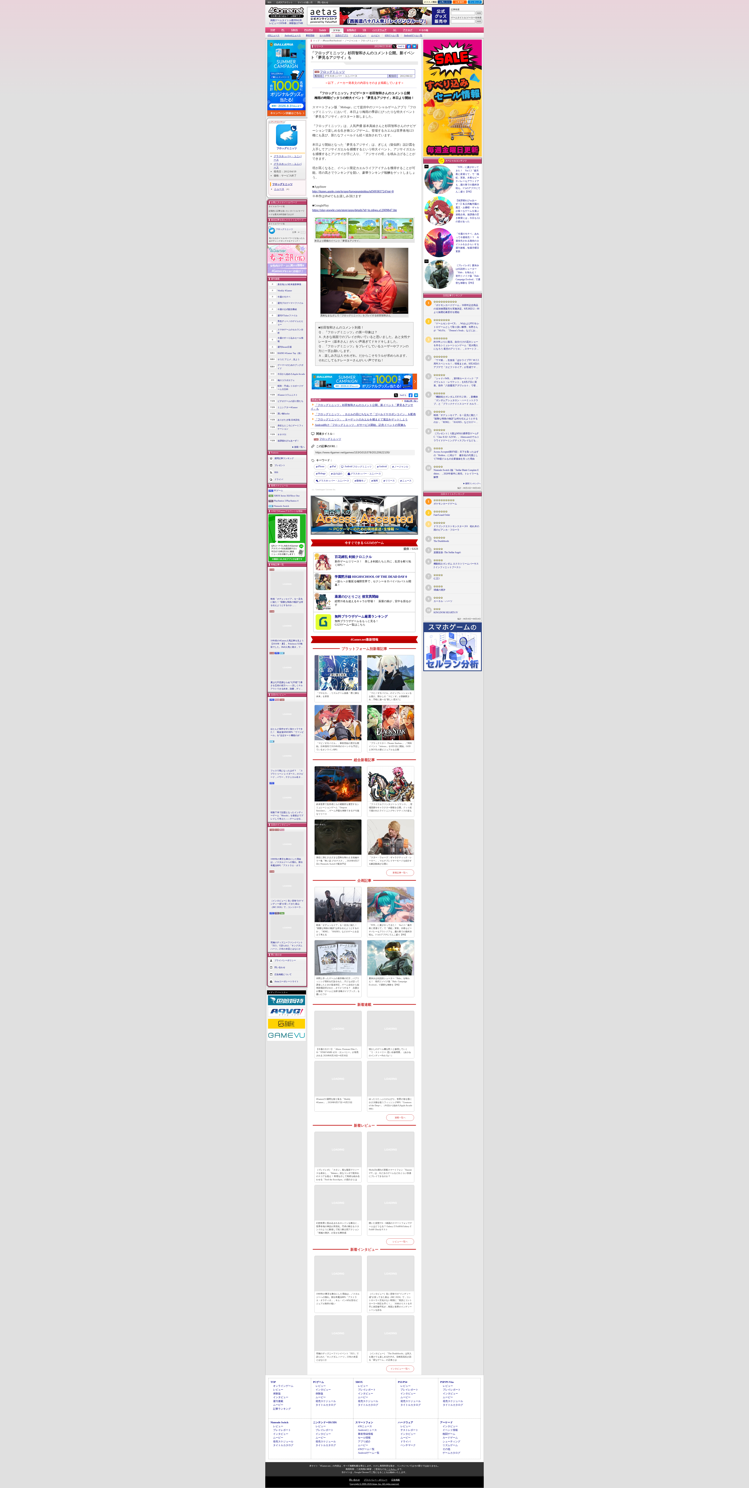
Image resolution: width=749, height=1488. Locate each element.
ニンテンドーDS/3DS (325, 1422)
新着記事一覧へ (400, 872)
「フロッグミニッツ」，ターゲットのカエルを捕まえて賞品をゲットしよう (361, 419)
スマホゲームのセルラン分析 (290, 331)
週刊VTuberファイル (287, 315)
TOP (272, 30)
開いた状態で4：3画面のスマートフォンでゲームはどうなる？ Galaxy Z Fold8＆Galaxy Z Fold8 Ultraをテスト (390, 1226)
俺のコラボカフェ (286, 380)
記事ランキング (282, 1408)
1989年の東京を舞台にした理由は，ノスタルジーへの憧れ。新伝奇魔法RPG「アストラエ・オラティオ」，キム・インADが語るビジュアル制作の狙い (287, 862)
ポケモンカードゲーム (445, 503)
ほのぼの (337, 473)
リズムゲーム (450, 1445)
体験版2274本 (296, 23)
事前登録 (310, 35)
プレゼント (279, 465)
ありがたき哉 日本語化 (289, 420)
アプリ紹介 (364, 1441)
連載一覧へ (299, 447)
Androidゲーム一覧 (413, 35)
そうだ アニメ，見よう (289, 359)
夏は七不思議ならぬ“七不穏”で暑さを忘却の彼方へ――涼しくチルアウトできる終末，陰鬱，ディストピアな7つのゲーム (287, 685)
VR (364, 30)
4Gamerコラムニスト (288, 395)
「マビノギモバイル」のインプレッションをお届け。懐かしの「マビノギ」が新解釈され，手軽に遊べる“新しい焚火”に (390, 696)
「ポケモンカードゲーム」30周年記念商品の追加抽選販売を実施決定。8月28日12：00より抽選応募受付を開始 (456, 309)
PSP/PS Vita (447, 1382)
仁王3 (436, 578)
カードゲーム (450, 1437)
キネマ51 (282, 434)
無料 (375, 480)
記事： (295, 232)
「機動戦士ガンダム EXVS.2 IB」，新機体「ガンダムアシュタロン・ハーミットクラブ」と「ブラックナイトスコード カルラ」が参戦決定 (456, 400)
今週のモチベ (284, 297)
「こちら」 (391, 1469)
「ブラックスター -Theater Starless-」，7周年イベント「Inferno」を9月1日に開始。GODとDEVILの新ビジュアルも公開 (390, 746)
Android (383, 466)
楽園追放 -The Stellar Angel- (447, 552)
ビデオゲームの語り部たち (290, 401)
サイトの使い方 (305, 2)
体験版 (277, 1393)
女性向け (351, 30)
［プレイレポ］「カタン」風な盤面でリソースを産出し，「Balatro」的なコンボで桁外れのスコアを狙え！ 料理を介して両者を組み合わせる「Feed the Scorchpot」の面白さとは (338, 1175)
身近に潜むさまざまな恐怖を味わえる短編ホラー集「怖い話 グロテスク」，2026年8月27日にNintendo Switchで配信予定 (337, 860)
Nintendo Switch (281, 506)
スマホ (336, 30)
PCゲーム (278, 490)
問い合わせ (323, 2)
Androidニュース (293, 35)
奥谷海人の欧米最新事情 (289, 284)
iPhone (321, 466)
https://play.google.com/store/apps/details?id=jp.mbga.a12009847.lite (354, 210)
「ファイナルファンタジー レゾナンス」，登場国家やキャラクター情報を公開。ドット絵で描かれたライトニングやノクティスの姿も (390, 807)
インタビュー (359, 35)
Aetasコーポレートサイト (286, 981)
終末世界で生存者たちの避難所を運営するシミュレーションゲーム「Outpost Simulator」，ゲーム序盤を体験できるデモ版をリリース (337, 809)
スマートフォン (364, 1422)
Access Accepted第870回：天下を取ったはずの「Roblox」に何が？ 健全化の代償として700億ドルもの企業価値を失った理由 (456, 455)
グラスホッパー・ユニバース (366, 473)
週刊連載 (278, 1401)
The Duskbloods (441, 541)
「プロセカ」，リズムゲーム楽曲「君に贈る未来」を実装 (337, 694)
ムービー (375, 35)
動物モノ (361, 480)
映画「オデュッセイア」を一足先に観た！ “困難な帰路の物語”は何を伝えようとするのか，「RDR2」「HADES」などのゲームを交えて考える (287, 602)
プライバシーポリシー (285, 960)
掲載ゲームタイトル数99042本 (286, 20)
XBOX (294, 30)
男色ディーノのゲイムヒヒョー (290, 323)
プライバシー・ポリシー (375, 1480)
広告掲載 (395, 1480)
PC (283, 30)
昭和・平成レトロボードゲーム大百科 (290, 387)
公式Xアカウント (284, 2)
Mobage (322, 473)
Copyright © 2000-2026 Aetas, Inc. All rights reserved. (374, 1484)
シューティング (451, 1441)
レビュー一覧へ (400, 1241)
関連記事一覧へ (411, 401)
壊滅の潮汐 (439, 589)
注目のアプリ (341, 35)
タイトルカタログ (326, 1404)
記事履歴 (459, 2)
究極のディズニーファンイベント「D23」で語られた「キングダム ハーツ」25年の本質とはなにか (287, 945)
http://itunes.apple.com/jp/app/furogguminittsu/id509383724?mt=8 (353, 191)
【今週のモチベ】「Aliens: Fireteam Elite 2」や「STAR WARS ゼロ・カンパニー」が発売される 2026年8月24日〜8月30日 (337, 1052)
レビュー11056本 (278, 23)
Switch (322, 30)
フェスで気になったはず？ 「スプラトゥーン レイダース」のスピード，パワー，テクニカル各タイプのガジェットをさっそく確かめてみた (287, 774)
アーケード (446, 1422)
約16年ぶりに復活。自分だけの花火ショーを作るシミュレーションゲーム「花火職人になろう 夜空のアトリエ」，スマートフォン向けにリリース (456, 345)
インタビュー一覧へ (400, 1368)
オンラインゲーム (283, 1385)
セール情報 (324, 35)
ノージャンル (401, 466)
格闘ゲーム (449, 1433)
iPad (334, 466)
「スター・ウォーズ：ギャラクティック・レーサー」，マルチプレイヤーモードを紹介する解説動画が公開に (390, 860)
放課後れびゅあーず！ (288, 441)
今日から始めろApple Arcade (291, 374)
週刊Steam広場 (285, 347)
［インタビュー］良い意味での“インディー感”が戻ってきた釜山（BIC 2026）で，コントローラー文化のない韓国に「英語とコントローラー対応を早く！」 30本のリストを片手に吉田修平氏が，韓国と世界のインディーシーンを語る (287, 904)
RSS (269, 2)
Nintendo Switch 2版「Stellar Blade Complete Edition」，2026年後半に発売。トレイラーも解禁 (456, 474)
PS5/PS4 (308, 30)
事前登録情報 (365, 1433)
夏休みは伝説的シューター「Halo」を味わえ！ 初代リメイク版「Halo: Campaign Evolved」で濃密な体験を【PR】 (389, 981)
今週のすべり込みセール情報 (290, 339)
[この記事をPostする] (394, 46)
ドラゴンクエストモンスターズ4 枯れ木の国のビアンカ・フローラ (456, 528)
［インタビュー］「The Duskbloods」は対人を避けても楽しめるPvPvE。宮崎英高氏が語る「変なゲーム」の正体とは (390, 1356)
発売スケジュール (326, 1401)
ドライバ (278, 479)
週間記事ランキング (284, 458)
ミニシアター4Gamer (288, 407)
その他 (446, 1449)
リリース (390, 480)
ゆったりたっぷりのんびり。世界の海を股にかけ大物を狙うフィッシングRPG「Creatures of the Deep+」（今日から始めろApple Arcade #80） (390, 1104)
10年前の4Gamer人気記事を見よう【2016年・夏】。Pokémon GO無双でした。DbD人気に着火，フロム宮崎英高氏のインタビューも (287, 644)
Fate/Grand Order (442, 515)
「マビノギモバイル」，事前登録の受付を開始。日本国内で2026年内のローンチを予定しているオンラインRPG (337, 746)
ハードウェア (380, 30)
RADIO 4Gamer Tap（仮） (290, 353)
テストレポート (409, 1430)
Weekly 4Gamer (285, 290)
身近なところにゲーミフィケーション (290, 427)
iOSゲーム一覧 (392, 35)
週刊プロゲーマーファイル (290, 303)
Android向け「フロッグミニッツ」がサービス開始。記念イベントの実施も (360, 425)
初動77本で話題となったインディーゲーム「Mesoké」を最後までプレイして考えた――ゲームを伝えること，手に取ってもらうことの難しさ (287, 816)
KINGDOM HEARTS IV (446, 612)
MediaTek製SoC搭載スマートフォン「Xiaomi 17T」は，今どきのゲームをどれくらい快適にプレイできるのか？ (390, 1173)
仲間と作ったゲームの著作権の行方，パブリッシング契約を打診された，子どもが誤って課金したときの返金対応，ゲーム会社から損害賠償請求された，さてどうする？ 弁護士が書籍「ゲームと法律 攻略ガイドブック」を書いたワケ (338, 986)
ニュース (279, 189)
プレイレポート (367, 1389)
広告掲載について (283, 974)
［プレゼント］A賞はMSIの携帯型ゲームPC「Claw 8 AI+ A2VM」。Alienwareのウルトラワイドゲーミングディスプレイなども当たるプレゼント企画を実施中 (456, 437)
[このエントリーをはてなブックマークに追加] (414, 47)
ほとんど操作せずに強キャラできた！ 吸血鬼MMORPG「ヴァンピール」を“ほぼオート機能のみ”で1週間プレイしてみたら (287, 732)
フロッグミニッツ (287, 148)
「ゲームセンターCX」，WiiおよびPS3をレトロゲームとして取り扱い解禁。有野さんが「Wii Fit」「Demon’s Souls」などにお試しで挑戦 (456, 327)
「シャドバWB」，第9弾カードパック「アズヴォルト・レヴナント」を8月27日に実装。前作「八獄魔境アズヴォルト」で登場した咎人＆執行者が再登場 (456, 382)
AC (395, 30)
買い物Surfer (284, 413)
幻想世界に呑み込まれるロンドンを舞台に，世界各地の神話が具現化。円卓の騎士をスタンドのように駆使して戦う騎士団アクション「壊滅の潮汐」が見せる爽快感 (337, 1228)
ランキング (474, 2)
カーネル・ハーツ (443, 601)
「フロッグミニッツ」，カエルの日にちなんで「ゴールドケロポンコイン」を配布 (365, 414)
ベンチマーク (408, 1445)
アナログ (407, 30)
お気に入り (444, 2)
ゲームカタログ (451, 1452)
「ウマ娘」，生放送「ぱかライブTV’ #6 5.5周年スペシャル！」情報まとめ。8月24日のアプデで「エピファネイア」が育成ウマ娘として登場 (456, 364)
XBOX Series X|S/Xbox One (287, 496)
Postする (401, 46)
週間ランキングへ (473, 483)
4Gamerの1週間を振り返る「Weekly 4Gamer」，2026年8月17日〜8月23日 (334, 1100)
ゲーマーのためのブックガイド (290, 367)
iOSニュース (274, 35)
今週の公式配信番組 (287, 309)
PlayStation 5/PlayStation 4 (286, 501)
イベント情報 (450, 1430)
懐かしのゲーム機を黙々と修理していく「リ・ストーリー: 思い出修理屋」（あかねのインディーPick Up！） (390, 1052)
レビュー (278, 1389)
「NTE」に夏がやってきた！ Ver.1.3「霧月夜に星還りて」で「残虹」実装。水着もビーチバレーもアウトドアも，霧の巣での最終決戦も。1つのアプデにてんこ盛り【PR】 (390, 930)
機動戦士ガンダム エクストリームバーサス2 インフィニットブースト (456, 565)
